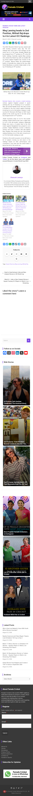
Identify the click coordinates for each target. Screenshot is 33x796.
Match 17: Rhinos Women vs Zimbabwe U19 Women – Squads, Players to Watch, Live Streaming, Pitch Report (15, 645)
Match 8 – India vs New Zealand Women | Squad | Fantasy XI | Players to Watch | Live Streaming (16, 281)
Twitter (5, 159)
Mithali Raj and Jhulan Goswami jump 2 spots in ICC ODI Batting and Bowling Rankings (8, 206)
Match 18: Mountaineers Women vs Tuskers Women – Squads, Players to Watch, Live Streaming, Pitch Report (15, 655)
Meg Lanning (18, 264)
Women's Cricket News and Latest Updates (14, 26)
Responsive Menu (30, 1)
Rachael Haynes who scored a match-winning (16, 101)
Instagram (24, 157)
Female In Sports (6, 757)
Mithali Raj (25, 264)
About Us (4, 746)
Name (4, 712)
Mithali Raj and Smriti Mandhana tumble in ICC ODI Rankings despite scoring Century (7, 229)
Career (3, 748)
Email (4, 722)
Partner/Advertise (6, 754)
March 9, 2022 (6, 39)
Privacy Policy (5, 752)
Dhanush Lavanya (16, 39)
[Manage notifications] (4, 791)
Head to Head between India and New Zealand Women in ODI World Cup (15, 273)
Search (28, 340)
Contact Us (4, 755)
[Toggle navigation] (3, 19)
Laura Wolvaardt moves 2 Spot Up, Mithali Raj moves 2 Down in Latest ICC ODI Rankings (21, 206)
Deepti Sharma (10, 264)
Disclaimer (4, 750)
